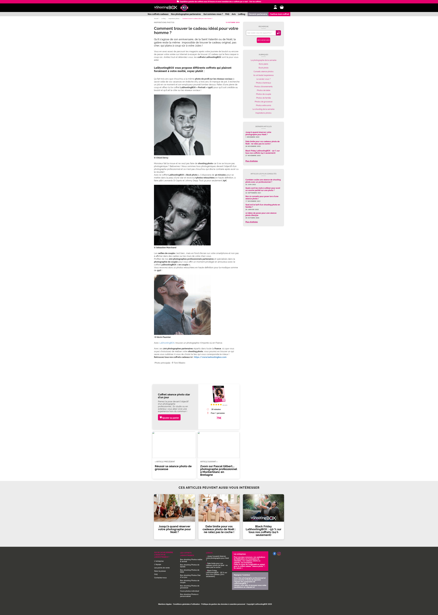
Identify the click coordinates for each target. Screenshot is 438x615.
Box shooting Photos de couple (189, 581)
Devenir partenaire (258, 14)
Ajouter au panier (170, 418)
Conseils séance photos (264, 71)
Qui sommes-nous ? (213, 14)
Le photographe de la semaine (263, 60)
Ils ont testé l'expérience (263, 75)
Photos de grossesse (263, 102)
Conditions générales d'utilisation (186, 604)
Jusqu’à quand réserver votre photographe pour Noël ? (217, 558)
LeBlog (241, 14)
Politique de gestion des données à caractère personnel (223, 604)
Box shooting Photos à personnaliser (189, 595)
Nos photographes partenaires (186, 14)
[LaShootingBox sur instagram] (279, 555)
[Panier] (282, 7)
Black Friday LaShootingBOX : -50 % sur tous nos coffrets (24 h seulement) (216, 573)
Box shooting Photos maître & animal (191, 560)
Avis (234, 14)
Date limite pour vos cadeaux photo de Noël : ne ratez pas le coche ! (217, 565)
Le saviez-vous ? (263, 79)
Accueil (156, 18)
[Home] (165, 8)
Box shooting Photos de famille (189, 566)
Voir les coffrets (255, 1)
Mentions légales (165, 604)
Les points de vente (162, 567)
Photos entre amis (263, 105)
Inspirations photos (173, 18)
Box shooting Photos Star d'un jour (190, 576)
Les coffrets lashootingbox (187, 554)
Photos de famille (263, 98)
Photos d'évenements (263, 86)
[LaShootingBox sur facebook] (274, 555)
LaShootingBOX (167, 343)
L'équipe (157, 564)
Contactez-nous (160, 577)
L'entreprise (159, 561)
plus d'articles (251, 161)
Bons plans (263, 64)
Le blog (163, 18)
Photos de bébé (263, 90)
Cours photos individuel (189, 591)
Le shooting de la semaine (263, 109)
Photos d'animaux (263, 83)
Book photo (264, 68)
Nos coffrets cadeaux (158, 14)
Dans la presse (160, 571)
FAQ (227, 14)
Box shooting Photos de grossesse (189, 587)
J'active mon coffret (279, 14)
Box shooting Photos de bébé (189, 571)
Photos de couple (263, 94)
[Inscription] (275, 7)
